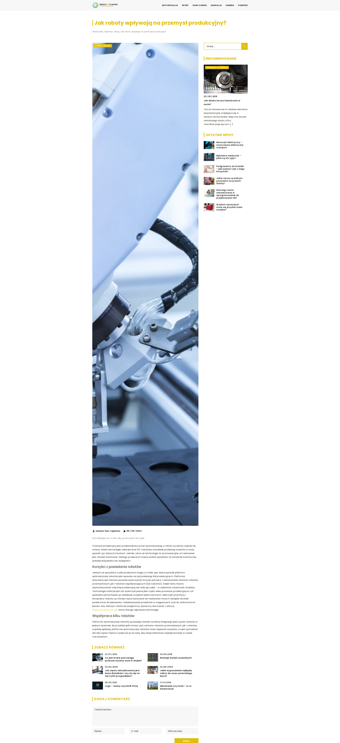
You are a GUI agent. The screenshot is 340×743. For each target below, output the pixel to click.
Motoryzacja (170, 5)
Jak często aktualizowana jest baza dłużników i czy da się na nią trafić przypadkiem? (122, 673)
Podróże (243, 5)
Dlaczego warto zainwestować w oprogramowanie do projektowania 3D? (227, 194)
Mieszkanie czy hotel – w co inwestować (176, 687)
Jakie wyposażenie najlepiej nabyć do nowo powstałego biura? (176, 673)
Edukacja (216, 5)
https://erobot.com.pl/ (105, 609)
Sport (185, 5)
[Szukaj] (244, 46)
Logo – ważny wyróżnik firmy (121, 686)
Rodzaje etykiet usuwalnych (176, 658)
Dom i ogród (200, 5)
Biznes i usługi (102, 46)
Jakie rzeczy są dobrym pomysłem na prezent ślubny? (229, 181)
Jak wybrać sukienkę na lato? (220, 100)
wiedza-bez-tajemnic (108, 531)
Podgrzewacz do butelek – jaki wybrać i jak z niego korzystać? (230, 169)
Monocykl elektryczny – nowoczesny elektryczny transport (229, 145)
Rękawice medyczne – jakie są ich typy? (228, 157)
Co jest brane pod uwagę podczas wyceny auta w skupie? (123, 659)
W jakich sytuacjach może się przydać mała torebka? (229, 207)
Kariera (230, 5)
